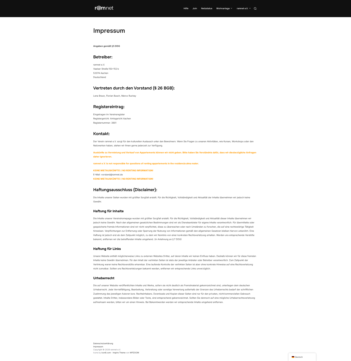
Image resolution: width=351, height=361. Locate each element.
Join (195, 8)
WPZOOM (134, 352)
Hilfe (186, 8)
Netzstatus (206, 8)
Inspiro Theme (119, 352)
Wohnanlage (223, 8)
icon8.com (106, 352)
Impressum (98, 346)
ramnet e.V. (242, 8)
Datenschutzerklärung (103, 343)
